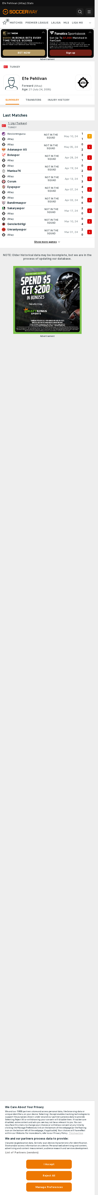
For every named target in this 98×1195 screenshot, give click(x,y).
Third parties (76, 1133)
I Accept (49, 1164)
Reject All (49, 1175)
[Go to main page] (23, 11)
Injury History (59, 99)
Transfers (33, 99)
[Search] (80, 11)
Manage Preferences (49, 1187)
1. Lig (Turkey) (17, 123)
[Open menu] (89, 11)
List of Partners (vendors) (22, 1152)
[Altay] (83, 83)
